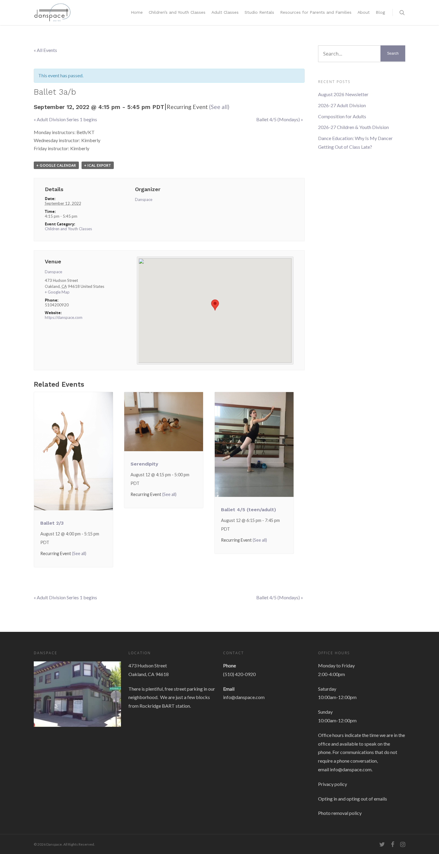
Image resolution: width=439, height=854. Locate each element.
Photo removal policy (340, 813)
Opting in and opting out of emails (352, 798)
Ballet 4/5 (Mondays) (279, 119)
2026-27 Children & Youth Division (353, 127)
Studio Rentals (259, 12)
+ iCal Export (97, 165)
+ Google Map (57, 292)
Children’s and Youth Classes (177, 12)
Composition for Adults (342, 116)
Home (137, 12)
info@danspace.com (244, 697)
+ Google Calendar (56, 165)
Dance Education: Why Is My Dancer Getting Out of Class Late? (355, 142)
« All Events (45, 50)
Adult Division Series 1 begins (65, 119)
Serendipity (144, 464)
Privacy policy (332, 784)
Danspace (143, 199)
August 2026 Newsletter (343, 94)
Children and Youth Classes (68, 228)
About (363, 12)
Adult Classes (225, 12)
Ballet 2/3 (52, 523)
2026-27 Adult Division (342, 105)
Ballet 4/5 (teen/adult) (248, 509)
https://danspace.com (63, 317)
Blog (380, 12)
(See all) (219, 106)
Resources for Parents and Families (315, 12)
